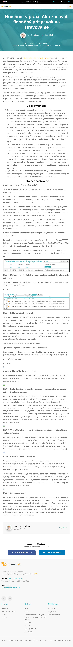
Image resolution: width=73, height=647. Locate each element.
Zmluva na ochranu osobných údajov (35, 618)
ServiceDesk (59, 2)
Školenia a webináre (8, 612)
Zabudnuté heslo (54, 615)
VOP (26, 608)
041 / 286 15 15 (30, 2)
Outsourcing (29, 632)
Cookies (28, 622)
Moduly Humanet (31, 629)
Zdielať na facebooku (23, 552)
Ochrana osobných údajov (34, 615)
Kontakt (4, 618)
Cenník (3, 615)
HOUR (35, 574)
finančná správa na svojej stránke (36, 58)
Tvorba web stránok (51, 640)
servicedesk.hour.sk (10, 588)
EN (6, 2)
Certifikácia (29, 625)
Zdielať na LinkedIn (53, 552)
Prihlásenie (52, 608)
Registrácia (52, 612)
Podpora (4, 608)
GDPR (27, 612)
